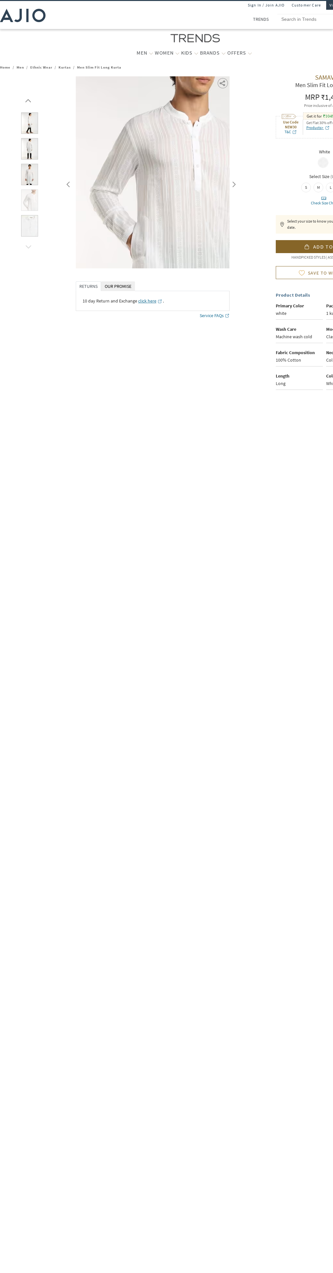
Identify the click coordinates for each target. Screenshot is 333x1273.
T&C (288, 131)
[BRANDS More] (223, 53)
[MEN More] (151, 53)
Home (5, 67)
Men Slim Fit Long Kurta (99, 67)
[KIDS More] (196, 53)
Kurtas (65, 67)
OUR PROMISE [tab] (118, 286)
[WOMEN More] (177, 53)
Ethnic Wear (41, 67)
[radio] (323, 167)
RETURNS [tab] (88, 286)
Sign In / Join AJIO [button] (266, 5)
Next (233, 183)
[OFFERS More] (250, 53)
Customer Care (306, 5)
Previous (67, 183)
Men (20, 67)
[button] (27, 99)
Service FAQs (212, 315)
